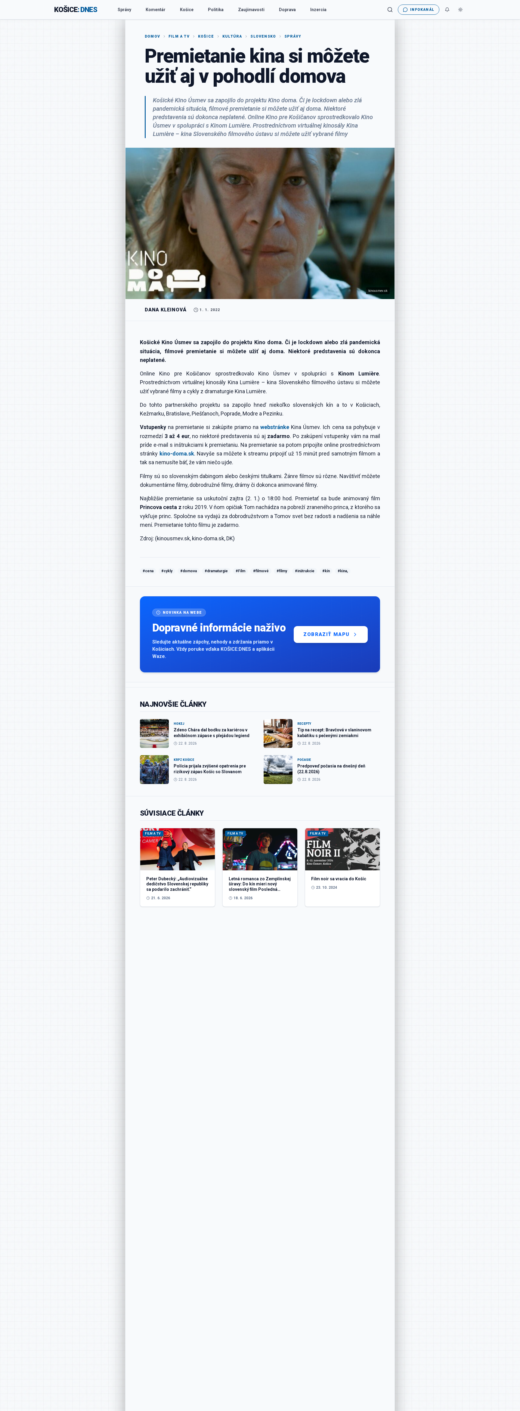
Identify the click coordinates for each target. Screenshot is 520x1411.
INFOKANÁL (422, 10)
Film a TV (179, 36)
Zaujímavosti (251, 9)
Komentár (156, 9)
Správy (124, 9)
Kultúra (232, 36)
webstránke (274, 427)
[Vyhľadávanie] (390, 9)
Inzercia (318, 9)
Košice (186, 9)
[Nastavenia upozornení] (447, 9)
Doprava (287, 9)
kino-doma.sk (176, 453)
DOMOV (152, 36)
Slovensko (263, 36)
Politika (216, 9)
